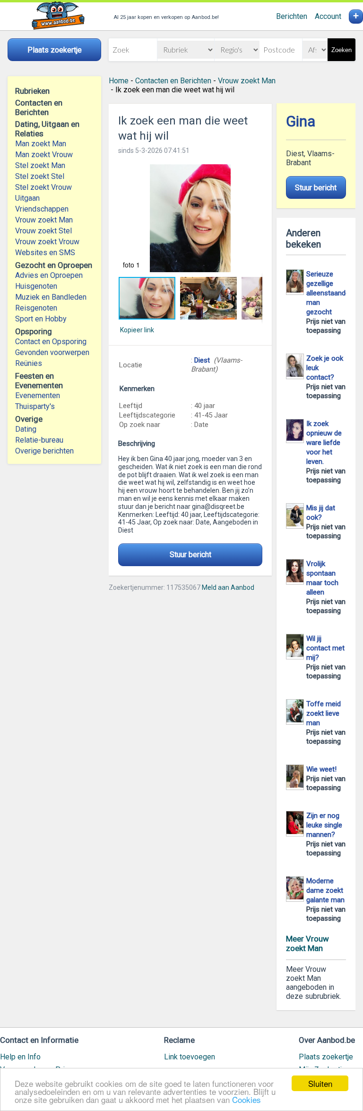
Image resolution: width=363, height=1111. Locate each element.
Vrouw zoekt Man (44, 219)
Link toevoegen (189, 1056)
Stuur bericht (190, 554)
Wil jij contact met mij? (325, 648)
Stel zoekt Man (40, 165)
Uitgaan (27, 198)
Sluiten (320, 1083)
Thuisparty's (35, 406)
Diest (202, 360)
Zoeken (341, 49)
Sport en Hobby (41, 318)
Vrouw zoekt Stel (43, 230)
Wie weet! (321, 769)
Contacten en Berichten (173, 80)
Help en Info (20, 1056)
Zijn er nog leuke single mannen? (324, 825)
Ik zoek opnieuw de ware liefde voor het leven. (324, 442)
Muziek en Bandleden (50, 297)
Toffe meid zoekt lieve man (323, 713)
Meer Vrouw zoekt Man (307, 943)
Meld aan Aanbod (228, 587)
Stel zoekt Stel (39, 176)
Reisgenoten (36, 307)
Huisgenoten (36, 286)
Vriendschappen (42, 208)
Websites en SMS (45, 252)
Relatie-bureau (39, 440)
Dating (25, 429)
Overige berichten (44, 450)
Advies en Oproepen (49, 275)
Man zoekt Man (40, 143)
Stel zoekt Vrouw (43, 187)
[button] (190, 218)
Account (328, 16)
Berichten (291, 16)
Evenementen (37, 395)
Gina (300, 121)
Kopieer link (137, 330)
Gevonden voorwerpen (52, 352)
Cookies (246, 1099)
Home (119, 80)
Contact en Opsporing (50, 341)
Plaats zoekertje (326, 1056)
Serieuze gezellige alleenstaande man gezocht (327, 293)
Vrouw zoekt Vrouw (47, 241)
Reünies (28, 363)
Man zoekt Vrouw (44, 154)
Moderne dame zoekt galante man (325, 890)
